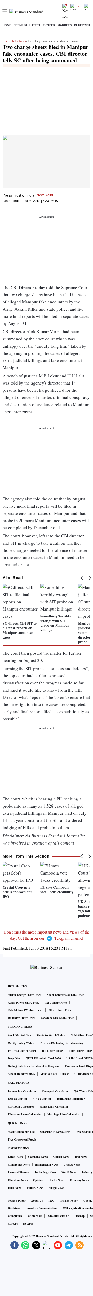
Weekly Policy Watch (21, 1043)
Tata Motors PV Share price (25, 1010)
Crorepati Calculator (55, 1091)
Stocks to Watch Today (50, 1035)
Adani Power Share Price (23, 1002)
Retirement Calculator (71, 1099)
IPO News (81, 1157)
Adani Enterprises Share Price (65, 995)
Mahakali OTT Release (54, 1074)
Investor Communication (41, 1208)
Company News (38, 1157)
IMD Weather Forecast (22, 1051)
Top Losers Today (53, 1051)
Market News (61, 1157)
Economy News (79, 1180)
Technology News (45, 1172)
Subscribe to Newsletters (55, 1132)
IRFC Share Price (56, 1002)
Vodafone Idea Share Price (57, 1018)
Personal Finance (18, 1172)
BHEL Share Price (59, 1010)
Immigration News (46, 1164)
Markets (65, 25)
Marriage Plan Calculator (63, 1114)
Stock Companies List (21, 1132)
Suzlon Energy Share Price (24, 995)
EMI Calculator (17, 1099)
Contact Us (35, 1216)
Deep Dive (14, 1058)
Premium (20, 25)
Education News (18, 1180)
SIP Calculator (42, 1099)
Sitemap (80, 1216)
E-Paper (49, 25)
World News (68, 1172)
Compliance (15, 1216)
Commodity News (19, 1164)
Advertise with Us (58, 1216)
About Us (37, 1200)
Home (7, 25)
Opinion (38, 1180)
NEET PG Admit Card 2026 (43, 1058)
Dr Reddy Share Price (21, 1018)
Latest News (15, 1157)
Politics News (35, 1188)
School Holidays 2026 (21, 1074)
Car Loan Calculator (21, 1106)
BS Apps (28, 1223)
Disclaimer (14, 1208)
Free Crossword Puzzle (22, 1139)
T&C (51, 1200)
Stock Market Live (19, 1035)
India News (19, 41)
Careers (13, 1223)
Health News (56, 1180)
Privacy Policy (69, 1200)
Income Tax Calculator (22, 1091)
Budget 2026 (56, 1188)
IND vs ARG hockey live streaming (61, 1043)
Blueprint (82, 25)
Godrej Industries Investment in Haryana (33, 1066)
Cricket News (72, 1164)
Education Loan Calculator (25, 1114)
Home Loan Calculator (54, 1106)
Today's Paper (17, 1200)
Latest (34, 25)
